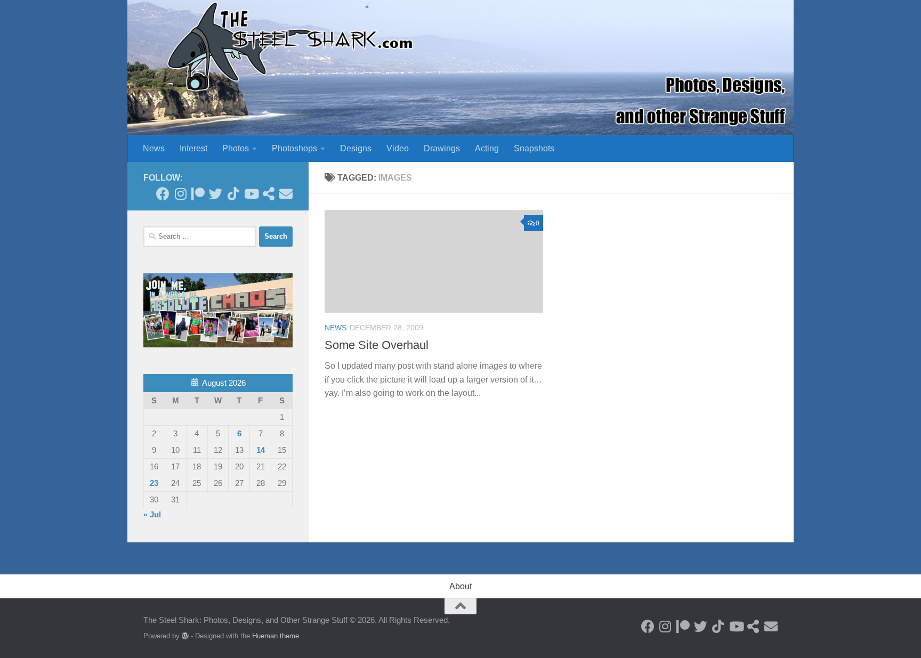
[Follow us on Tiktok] (233, 193)
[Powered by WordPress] (185, 635)
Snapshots (534, 148)
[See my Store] (268, 193)
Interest (193, 148)
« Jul (152, 514)
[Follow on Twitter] (215, 193)
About (460, 586)
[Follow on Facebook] (162, 193)
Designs (355, 148)
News (154, 148)
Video (397, 148)
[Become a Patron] (198, 193)
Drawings (442, 148)
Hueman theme (275, 636)
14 (260, 449)
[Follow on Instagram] (180, 193)
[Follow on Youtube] (250, 193)
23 (154, 483)
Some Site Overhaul (377, 345)
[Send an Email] (286, 193)
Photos (235, 148)
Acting (487, 148)
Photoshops (294, 148)
